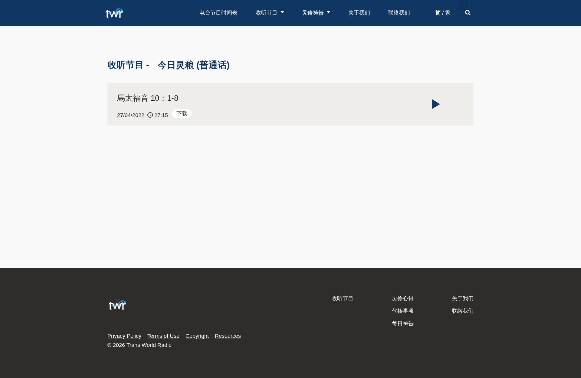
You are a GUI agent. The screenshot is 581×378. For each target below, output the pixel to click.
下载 (181, 113)
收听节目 (266, 13)
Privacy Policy (124, 336)
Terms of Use (163, 336)
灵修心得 (403, 298)
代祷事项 (403, 311)
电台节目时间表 (218, 13)
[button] (463, 6)
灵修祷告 (313, 13)
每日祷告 (403, 324)
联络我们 (399, 13)
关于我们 (359, 13)
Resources (228, 336)
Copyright (197, 336)
